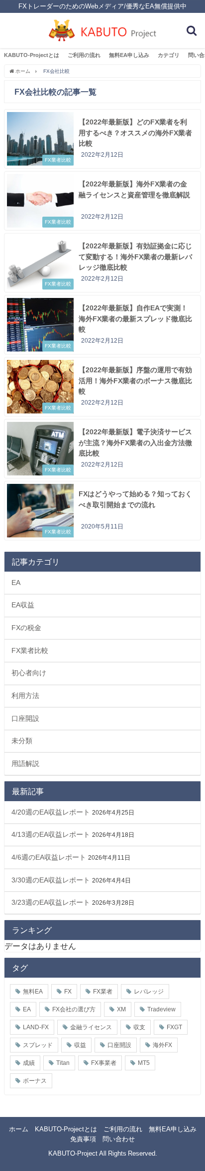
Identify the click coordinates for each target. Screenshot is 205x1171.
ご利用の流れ (84, 55)
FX (68, 992)
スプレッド (38, 1045)
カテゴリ (169, 55)
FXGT (174, 1027)
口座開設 (25, 718)
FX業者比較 (29, 650)
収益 (80, 1045)
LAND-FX (36, 1027)
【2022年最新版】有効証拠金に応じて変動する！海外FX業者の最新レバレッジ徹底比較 (135, 256)
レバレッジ (149, 992)
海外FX (162, 1045)
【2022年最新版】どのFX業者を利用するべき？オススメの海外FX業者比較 (135, 132)
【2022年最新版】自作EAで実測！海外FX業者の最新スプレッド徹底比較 (135, 318)
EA (15, 582)
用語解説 (25, 763)
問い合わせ (118, 1139)
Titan (63, 1063)
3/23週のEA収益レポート (50, 902)
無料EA (33, 992)
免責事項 (83, 1139)
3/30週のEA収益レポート (50, 880)
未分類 (21, 740)
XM (121, 1009)
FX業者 (102, 992)
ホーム (18, 1129)
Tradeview (161, 1009)
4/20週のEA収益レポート (50, 812)
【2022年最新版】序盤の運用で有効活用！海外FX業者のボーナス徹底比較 (135, 380)
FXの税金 (26, 627)
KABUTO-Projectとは (31, 55)
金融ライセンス (91, 1027)
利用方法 (25, 695)
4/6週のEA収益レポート (48, 857)
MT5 (144, 1063)
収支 (139, 1027)
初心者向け (28, 672)
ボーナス (35, 1081)
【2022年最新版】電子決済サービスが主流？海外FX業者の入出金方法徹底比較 (135, 442)
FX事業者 (103, 1063)
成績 (29, 1063)
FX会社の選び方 (74, 1009)
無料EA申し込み (129, 55)
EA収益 (22, 604)
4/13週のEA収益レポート (50, 834)
